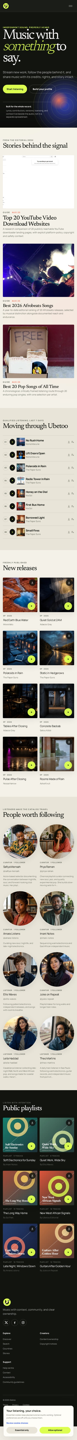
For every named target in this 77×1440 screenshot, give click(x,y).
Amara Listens (11, 934)
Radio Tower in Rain (38, 479)
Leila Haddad (10, 1058)
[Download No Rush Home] (68, 442)
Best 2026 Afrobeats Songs (28, 306)
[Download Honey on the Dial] (68, 493)
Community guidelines (13, 1382)
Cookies (26, 1405)
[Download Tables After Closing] (32, 689)
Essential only (22, 1430)
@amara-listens (10, 938)
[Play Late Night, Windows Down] (31, 1252)
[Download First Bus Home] (68, 506)
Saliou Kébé (45, 730)
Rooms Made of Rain (52, 779)
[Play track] (12, 442)
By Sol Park (8, 1217)
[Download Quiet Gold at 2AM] (69, 582)
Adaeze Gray (46, 624)
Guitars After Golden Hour (55, 1266)
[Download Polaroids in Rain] (68, 468)
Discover (7, 1339)
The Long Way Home (15, 1213)
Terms (5, 1405)
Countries (7, 1348)
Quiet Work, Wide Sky (52, 1160)
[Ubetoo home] (33, 6)
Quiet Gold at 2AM (51, 620)
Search (6, 1343)
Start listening (15, 89)
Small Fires (32, 530)
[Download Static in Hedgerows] (69, 635)
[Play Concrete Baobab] (68, 712)
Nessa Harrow (9, 783)
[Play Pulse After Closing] (31, 765)
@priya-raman (46, 871)
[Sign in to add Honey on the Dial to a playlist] (72, 493)
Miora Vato (8, 624)
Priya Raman (47, 867)
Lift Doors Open (35, 453)
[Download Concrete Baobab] (69, 689)
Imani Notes (47, 934)
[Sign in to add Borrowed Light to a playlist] (72, 519)
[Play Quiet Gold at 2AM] (68, 606)
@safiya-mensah (11, 871)
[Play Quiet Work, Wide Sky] (68, 1146)
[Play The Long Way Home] (31, 1199)
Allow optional (55, 1430)
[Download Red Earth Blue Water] (32, 582)
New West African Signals (55, 1213)
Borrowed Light (35, 518)
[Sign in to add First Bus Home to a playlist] (72, 506)
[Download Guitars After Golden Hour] (69, 1228)
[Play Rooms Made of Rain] (68, 765)
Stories (6, 1353)
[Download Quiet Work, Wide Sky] (69, 1122)
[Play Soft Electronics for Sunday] (31, 1146)
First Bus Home (35, 505)
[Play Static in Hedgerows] (68, 659)
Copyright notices (48, 1343)
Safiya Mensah (12, 867)
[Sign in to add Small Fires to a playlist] (72, 532)
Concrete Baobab (50, 726)
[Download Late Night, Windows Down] (32, 1228)
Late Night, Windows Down (19, 1266)
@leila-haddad (10, 1063)
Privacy (15, 1405)
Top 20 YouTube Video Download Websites (29, 221)
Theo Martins (48, 1058)
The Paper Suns (33, 469)
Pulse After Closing (14, 779)
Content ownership (49, 1339)
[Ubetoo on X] (6, 1322)
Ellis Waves (10, 994)
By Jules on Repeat (49, 1270)
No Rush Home (35, 440)
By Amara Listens (11, 1270)
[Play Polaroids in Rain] (31, 659)
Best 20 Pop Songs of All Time (31, 387)
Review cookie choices (17, 1423)
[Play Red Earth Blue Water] (31, 606)
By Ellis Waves (46, 1164)
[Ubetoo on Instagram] (23, 1322)
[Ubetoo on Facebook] (14, 1322)
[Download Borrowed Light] (68, 519)
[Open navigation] (70, 5)
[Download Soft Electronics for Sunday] (32, 1122)
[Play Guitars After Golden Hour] (68, 1252)
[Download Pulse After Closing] (32, 742)
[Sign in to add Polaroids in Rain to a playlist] (72, 468)
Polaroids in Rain (36, 466)
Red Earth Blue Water (15, 620)
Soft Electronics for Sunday (19, 1160)
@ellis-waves (9, 999)
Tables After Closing (15, 726)
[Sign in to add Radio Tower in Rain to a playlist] (72, 480)
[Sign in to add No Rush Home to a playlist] (72, 442)
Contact (6, 1372)
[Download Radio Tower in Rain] (68, 480)
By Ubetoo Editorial (49, 1217)
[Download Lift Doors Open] (68, 455)
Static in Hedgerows (52, 673)
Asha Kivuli (45, 783)
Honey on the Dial (36, 492)
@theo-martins (47, 1063)
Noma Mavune (32, 444)
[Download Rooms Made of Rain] (69, 742)
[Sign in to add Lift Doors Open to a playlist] (72, 455)
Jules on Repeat (49, 994)
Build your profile (42, 89)
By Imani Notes (10, 1164)
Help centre (8, 1368)
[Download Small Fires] (68, 532)
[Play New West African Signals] (68, 1199)
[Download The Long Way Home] (32, 1176)
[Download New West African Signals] (69, 1176)
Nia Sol (29, 495)
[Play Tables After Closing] (31, 712)
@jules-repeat (47, 999)
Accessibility (9, 1377)
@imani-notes (47, 938)
